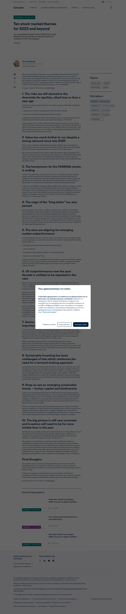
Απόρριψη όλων (64, 324)
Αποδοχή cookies (81, 324)
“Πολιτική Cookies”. (49, 312)
